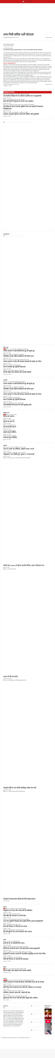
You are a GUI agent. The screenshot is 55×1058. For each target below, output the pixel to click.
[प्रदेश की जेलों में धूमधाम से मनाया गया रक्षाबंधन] (14, 99)
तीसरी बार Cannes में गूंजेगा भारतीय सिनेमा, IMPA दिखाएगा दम (23, 565)
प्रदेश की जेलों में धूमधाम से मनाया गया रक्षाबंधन (18, 101)
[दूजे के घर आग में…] (9, 419)
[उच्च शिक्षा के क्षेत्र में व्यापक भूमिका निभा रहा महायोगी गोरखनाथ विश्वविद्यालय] (18, 104)
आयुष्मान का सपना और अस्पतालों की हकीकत (17, 910)
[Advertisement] (27, 20)
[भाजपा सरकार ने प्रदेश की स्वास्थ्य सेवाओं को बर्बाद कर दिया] (16, 359)
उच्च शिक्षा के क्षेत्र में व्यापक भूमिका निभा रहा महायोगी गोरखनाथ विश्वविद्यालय (23, 107)
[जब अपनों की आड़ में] (9, 425)
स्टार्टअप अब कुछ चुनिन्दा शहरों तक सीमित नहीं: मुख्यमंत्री (21, 114)
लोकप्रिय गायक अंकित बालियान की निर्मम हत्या (18, 356)
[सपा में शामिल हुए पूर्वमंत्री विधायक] (11, 365)
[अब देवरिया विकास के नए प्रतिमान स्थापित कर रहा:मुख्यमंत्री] (16, 94)
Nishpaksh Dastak (7, 37)
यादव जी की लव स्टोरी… (11, 676)
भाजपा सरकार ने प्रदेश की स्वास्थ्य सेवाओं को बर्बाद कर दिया (22, 361)
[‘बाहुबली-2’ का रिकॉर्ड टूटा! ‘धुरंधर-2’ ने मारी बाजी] (14, 452)
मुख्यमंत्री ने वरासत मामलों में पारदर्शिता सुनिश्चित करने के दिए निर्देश (24, 953)
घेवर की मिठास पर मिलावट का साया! (15, 926)
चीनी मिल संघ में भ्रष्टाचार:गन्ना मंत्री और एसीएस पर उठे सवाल (22, 987)
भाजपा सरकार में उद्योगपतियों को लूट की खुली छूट (19, 351)
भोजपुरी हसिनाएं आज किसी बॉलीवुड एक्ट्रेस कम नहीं (19, 788)
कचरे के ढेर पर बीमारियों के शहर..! (14, 943)
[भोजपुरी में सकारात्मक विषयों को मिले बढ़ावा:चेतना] (27, 791)
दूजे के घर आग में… (9, 421)
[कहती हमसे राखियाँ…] (9, 430)
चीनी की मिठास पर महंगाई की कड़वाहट (15, 959)
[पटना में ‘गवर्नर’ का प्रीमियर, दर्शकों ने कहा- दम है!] (14, 447)
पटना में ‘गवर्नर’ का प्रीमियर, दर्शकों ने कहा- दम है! (18, 449)
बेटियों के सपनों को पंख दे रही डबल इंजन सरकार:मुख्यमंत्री (21, 948)
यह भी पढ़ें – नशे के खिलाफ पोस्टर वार (9, 63)
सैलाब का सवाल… (9, 416)
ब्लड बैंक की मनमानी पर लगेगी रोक (14, 915)
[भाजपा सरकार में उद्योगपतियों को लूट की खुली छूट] (14, 381)
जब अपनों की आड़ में (9, 427)
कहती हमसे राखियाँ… (10, 432)
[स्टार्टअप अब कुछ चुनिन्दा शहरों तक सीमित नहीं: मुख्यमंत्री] (15, 112)
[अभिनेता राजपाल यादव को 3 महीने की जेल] (13, 990)
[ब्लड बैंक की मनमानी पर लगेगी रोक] (11, 913)
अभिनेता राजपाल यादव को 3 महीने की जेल (16, 992)
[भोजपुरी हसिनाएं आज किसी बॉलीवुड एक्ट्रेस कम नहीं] (27, 680)
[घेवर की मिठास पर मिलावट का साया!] (12, 924)
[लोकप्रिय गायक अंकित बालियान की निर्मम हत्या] (13, 354)
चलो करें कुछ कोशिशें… (10, 437)
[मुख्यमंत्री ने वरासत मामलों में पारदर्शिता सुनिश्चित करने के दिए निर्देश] (17, 951)
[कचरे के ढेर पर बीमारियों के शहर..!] (11, 941)
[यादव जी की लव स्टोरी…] (27, 569)
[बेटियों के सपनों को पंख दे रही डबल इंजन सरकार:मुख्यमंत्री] (15, 946)
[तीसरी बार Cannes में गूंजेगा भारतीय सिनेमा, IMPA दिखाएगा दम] (27, 457)
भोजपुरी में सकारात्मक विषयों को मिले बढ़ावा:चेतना (19, 899)
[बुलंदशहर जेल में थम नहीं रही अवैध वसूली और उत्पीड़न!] (15, 996)
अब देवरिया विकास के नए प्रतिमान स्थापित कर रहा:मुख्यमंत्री (22, 96)
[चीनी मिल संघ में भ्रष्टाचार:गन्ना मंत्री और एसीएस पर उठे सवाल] (16, 985)
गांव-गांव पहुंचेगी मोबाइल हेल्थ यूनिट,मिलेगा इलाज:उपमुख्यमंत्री (23, 921)
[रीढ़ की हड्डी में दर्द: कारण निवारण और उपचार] (13, 929)
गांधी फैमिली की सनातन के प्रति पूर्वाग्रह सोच (17, 405)
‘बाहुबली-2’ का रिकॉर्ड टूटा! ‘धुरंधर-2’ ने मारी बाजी (18, 454)
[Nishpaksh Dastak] (27, 1)
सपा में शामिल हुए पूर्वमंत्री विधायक (14, 367)
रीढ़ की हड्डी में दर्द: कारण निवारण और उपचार (17, 931)
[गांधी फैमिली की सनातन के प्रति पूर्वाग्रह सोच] (13, 403)
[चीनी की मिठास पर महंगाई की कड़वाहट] (12, 957)
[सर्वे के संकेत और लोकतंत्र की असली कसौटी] (13, 370)
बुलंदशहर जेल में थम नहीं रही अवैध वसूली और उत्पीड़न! (20, 998)
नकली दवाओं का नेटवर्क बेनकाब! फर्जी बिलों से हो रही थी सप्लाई (23, 982)
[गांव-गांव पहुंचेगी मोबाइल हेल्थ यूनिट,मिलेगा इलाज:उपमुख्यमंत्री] (16, 919)
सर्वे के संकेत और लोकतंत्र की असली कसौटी (17, 372)
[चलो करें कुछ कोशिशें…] (9, 435)
